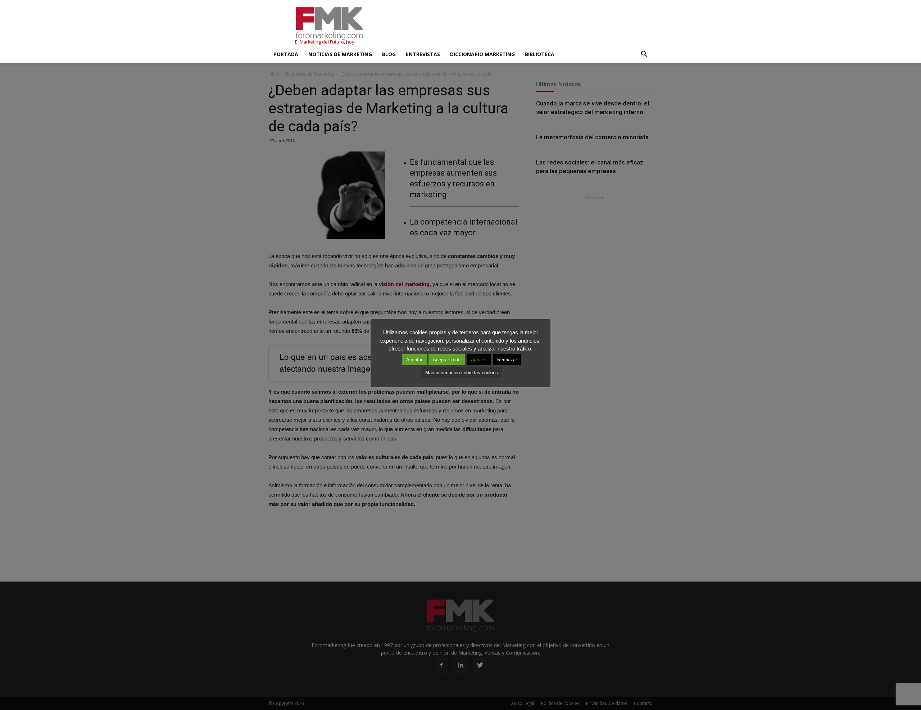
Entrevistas (423, 54)
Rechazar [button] (507, 359)
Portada (285, 54)
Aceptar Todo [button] (446, 359)
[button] (644, 54)
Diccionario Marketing (482, 54)
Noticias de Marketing (340, 54)
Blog (389, 54)
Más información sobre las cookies (461, 372)
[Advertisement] (522, 26)
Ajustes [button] (479, 359)
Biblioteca (539, 54)
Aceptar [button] (414, 359)
